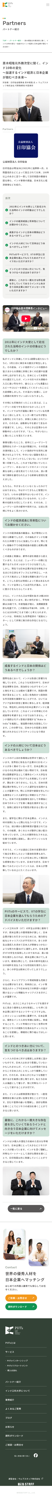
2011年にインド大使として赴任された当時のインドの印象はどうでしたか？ (27, 210)
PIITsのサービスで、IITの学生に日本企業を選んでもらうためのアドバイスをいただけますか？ (27, 258)
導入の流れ (12, 1370)
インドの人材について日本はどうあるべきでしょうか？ (27, 245)
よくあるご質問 (13, 1408)
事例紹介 (9, 1399)
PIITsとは (10, 1342)
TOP (4, 40)
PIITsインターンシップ (17, 1360)
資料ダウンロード (14, 1435)
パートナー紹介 (15, 40)
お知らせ (9, 1426)
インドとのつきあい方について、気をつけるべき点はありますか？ (27, 270)
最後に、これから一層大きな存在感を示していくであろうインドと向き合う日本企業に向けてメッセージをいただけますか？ (27, 285)
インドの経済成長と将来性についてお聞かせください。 (27, 222)
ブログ (8, 1417)
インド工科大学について (17, 1390)
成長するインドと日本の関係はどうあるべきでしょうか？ (27, 234)
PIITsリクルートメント (17, 1365)
